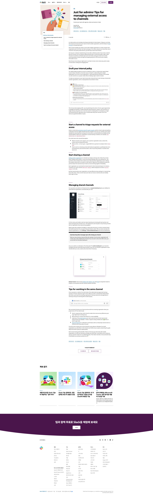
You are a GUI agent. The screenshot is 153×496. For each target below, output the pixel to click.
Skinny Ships (76, 27)
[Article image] (48, 380)
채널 (104, 31)
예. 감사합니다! (83, 351)
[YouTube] (110, 440)
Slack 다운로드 (42, 491)
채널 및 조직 (100, 31)
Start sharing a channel (48, 40)
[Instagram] (102, 440)
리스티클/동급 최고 (83, 31)
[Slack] (43, 2)
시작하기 (110, 2)
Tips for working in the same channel (51, 45)
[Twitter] (104, 37)
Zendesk (84, 281)
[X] (107, 440)
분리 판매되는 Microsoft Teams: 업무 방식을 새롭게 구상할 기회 (104, 394)
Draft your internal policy (48, 35)
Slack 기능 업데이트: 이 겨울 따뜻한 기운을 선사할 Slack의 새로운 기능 (85, 394)
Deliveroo (90, 281)
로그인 (98, 2)
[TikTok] (112, 440)
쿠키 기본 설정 (58, 491)
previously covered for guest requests (86, 130)
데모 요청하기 (103, 2)
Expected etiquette (76, 322)
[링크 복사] (110, 37)
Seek (87, 281)
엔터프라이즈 (76, 31)
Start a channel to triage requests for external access (53, 38)
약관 (54, 491)
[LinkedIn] (108, 37)
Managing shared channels (49, 42)
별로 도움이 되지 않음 (95, 351)
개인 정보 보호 (50, 491)
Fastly (98, 281)
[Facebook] (106, 37)
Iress (94, 281)
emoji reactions (82, 318)
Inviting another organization (75, 158)
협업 (74, 8)
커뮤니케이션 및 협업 (92, 31)
